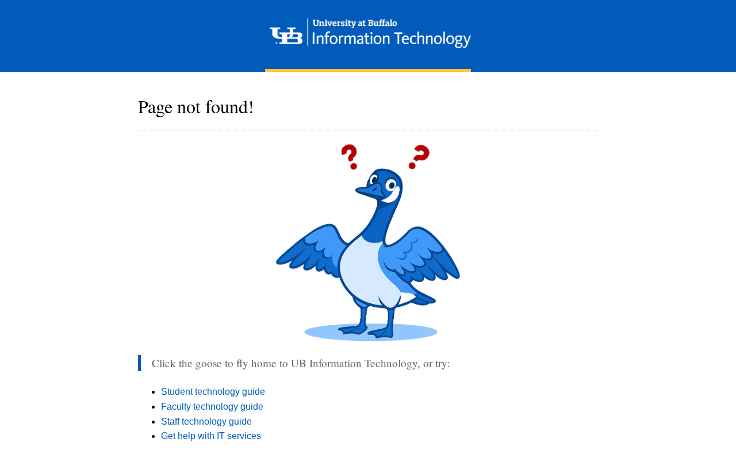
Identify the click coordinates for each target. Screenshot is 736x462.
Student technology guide (213, 391)
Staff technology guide (206, 421)
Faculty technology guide (212, 406)
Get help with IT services (211, 436)
